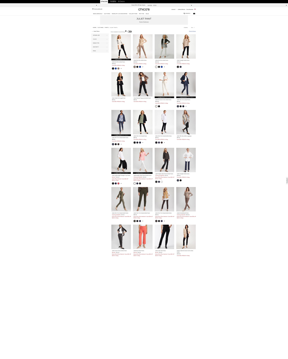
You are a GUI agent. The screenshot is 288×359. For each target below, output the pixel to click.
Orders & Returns (181, 9)
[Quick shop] (121, 68)
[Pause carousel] (286, 5)
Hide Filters (96, 31)
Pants (107, 27)
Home (94, 27)
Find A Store (192, 31)
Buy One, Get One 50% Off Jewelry (138, 5)
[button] (194, 13)
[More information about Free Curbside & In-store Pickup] (126, 31)
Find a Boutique (189, 9)
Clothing (101, 27)
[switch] (130, 31)
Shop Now (152, 5)
